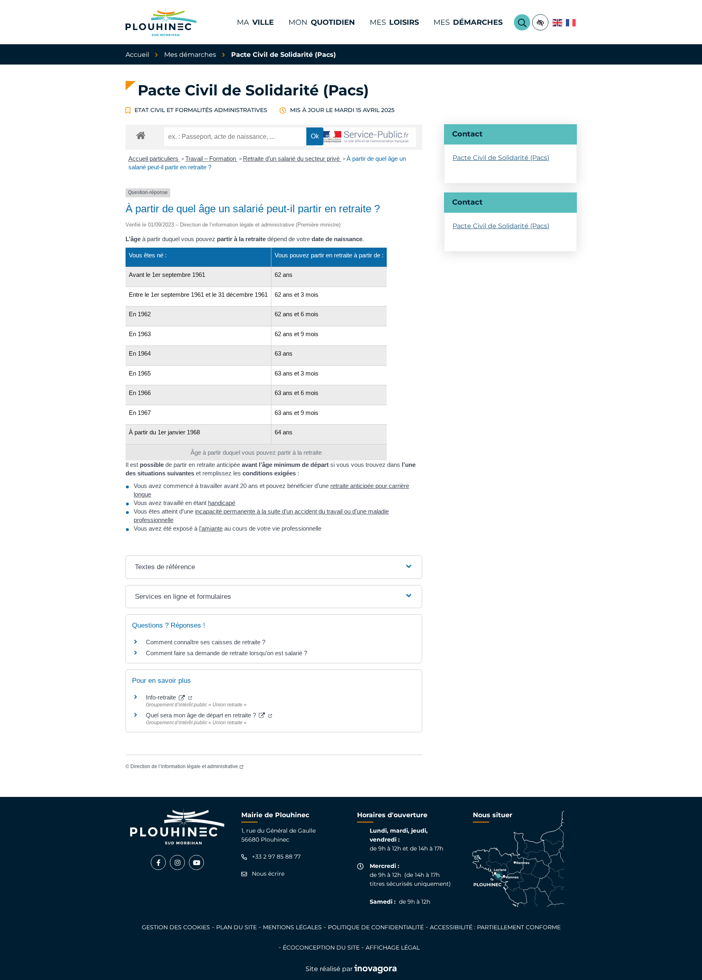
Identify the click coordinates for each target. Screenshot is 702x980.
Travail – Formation (211, 158)
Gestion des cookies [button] (176, 927)
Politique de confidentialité (376, 927)
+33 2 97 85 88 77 (276, 856)
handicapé (221, 502)
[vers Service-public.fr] (365, 137)
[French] (571, 22)
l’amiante (211, 528)
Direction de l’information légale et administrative (186, 766)
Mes (468, 22)
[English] (557, 22)
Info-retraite (169, 697)
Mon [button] (321, 22)
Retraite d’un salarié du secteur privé (292, 158)
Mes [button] (394, 22)
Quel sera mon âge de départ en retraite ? (209, 715)
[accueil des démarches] (141, 133)
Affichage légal (393, 947)
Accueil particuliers (154, 158)
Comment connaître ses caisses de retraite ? (205, 642)
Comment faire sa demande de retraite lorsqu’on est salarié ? (226, 653)
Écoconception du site (321, 947)
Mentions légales (292, 927)
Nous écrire (268, 873)
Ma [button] (255, 22)
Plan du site (236, 927)
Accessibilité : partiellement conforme (495, 927)
